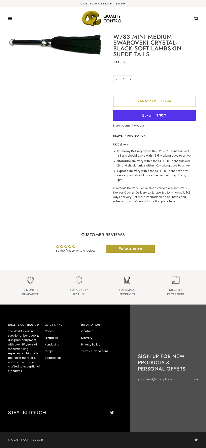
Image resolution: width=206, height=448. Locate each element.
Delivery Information (129, 136)
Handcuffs (52, 344)
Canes (49, 331)
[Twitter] (112, 413)
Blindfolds (51, 338)
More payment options (128, 126)
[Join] (192, 379)
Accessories (53, 358)
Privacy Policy (90, 344)
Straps (49, 351)
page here (168, 201)
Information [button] (90, 325)
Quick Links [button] (53, 325)
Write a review (130, 248)
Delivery (86, 338)
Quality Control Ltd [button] (23, 325)
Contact (87, 331)
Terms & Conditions (94, 351)
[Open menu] (14, 18)
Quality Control (23, 440)
